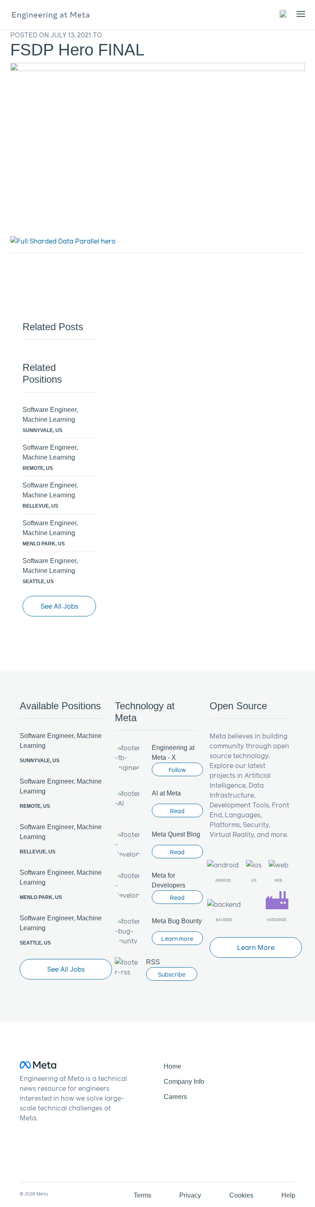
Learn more (177, 938)
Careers (175, 1096)
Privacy (190, 1195)
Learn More (255, 947)
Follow (177, 769)
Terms (142, 1195)
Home (172, 1066)
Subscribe (171, 974)
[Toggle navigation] (283, 13)
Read (177, 810)
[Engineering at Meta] (51, 15)
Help (288, 1195)
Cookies (241, 1195)
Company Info (184, 1081)
